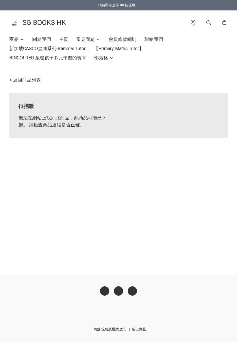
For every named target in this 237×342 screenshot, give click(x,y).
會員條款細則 (122, 39)
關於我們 (41, 39)
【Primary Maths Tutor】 (119, 48)
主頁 (63, 39)
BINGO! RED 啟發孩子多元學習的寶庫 (47, 58)
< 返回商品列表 (25, 80)
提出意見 (139, 329)
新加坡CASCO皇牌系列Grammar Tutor (47, 48)
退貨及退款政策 (113, 329)
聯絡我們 (154, 39)
